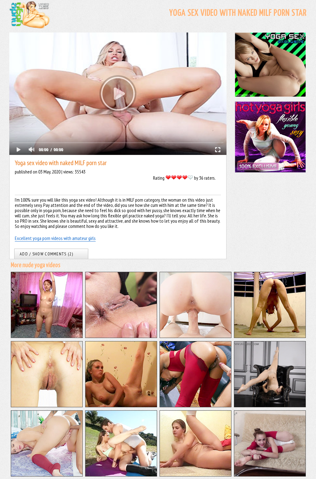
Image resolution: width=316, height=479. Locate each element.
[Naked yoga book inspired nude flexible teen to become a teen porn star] (195, 475)
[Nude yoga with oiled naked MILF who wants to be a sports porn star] (47, 336)
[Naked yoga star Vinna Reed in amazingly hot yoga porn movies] (47, 475)
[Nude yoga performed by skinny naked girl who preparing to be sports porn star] (47, 405)
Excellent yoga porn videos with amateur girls (55, 238)
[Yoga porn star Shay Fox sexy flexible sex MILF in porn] (121, 336)
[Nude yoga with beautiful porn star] (270, 405)
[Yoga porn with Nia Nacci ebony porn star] (195, 405)
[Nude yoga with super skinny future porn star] (270, 475)
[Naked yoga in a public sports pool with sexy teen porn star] (270, 336)
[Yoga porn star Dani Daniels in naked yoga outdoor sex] (121, 475)
